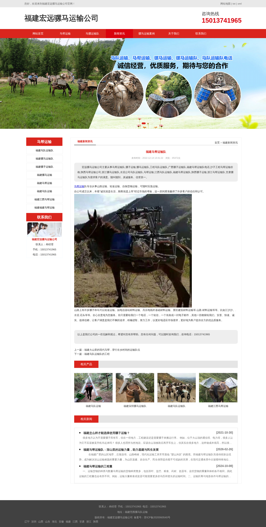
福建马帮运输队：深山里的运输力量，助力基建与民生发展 (121, 449)
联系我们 (200, 33)
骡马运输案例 (146, 33)
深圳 (33, 521)
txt (234, 3)
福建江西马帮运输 (44, 199)
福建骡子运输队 (44, 166)
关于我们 (173, 33)
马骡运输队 (92, 33)
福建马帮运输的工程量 (97, 466)
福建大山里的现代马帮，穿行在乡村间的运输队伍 (112, 349)
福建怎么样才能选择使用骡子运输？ (106, 432)
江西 (75, 521)
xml (240, 3)
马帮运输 (65, 33)
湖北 (54, 521)
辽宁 (26, 521)
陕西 (95, 521)
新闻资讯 (119, 33)
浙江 (88, 521)
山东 (47, 521)
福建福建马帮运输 (44, 207)
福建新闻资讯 (230, 142)
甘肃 (82, 521)
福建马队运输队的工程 (97, 353)
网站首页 (38, 33)
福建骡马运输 (44, 174)
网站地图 (225, 3)
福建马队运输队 (44, 150)
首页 (217, 142)
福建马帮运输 (44, 183)
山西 (40, 521)
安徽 (61, 521)
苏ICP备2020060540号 (157, 517)
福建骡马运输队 (44, 158)
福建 (68, 521)
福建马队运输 (44, 191)
